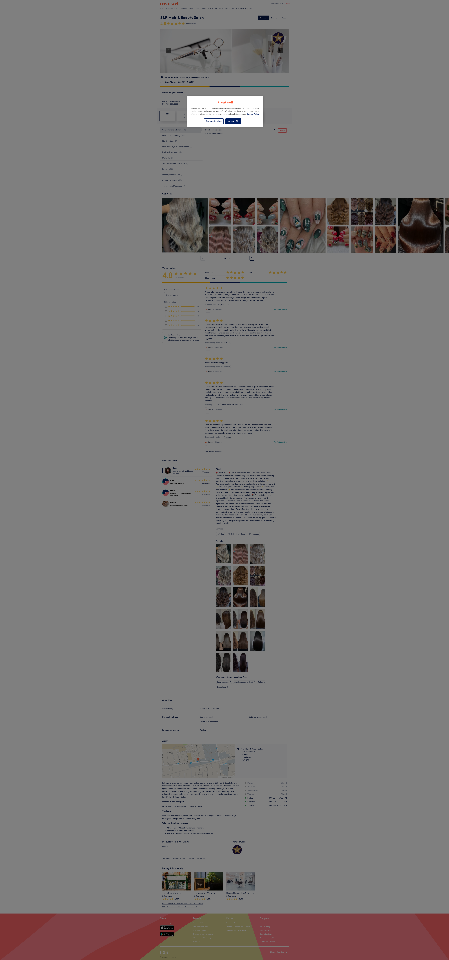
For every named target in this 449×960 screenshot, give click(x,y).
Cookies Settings (214, 121)
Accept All (233, 121)
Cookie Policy (253, 114)
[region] (225, 111)
